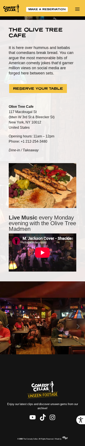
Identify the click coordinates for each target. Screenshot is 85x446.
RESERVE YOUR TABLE (38, 88)
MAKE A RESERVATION (47, 9)
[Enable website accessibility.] (80, 420)
